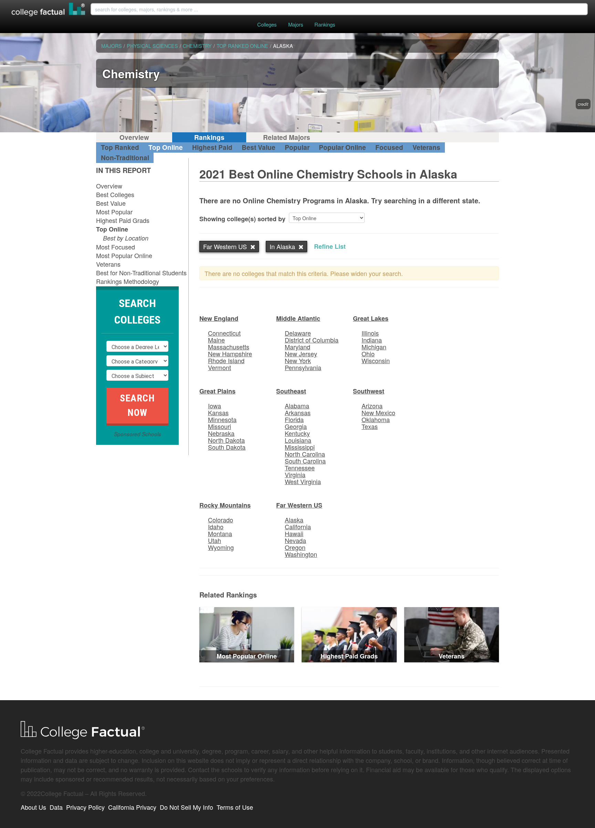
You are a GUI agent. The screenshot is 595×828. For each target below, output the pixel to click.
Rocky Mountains (225, 505)
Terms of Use (235, 807)
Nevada (295, 540)
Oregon (295, 547)
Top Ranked (120, 147)
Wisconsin (376, 360)
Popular (297, 147)
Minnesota (222, 419)
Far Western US (299, 505)
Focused (389, 147)
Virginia (295, 474)
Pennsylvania (303, 367)
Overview (134, 137)
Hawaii (294, 533)
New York (298, 360)
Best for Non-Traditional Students (141, 272)
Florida (294, 419)
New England (218, 318)
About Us (33, 807)
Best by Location (125, 238)
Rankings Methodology (127, 281)
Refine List (330, 246)
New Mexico (378, 412)
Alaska (294, 519)
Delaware (298, 332)
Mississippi (300, 446)
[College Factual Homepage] (48, 10)
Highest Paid (212, 147)
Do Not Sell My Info (186, 807)
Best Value (258, 147)
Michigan (374, 346)
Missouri (219, 426)
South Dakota (227, 446)
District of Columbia (311, 339)
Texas (370, 426)
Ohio (368, 353)
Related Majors (286, 137)
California (298, 526)
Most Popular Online (124, 255)
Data (56, 807)
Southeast (291, 391)
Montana (220, 533)
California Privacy (132, 807)
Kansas (218, 412)
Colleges (266, 24)
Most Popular (114, 211)
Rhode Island (226, 360)
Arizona (372, 405)
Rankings (324, 24)
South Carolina (305, 460)
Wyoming (221, 547)
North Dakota (226, 440)
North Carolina (305, 453)
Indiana (372, 339)
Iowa (214, 405)
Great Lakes (370, 318)
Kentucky (297, 433)
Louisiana (298, 440)
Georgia (296, 426)
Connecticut (224, 332)
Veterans (426, 147)
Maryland (297, 346)
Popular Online (342, 147)
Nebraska (221, 433)
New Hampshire (230, 353)
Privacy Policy (85, 807)
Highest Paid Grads (122, 220)
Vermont (219, 367)
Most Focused (115, 246)
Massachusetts (228, 346)
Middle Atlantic (298, 318)
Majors (295, 24)
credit (583, 104)
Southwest (368, 391)
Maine (216, 339)
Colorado (220, 519)
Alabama (297, 405)
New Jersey (301, 353)
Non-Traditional (125, 157)
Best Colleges (115, 194)
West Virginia (303, 481)
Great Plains (217, 391)
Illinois (370, 332)
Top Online (165, 147)
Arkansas (298, 412)
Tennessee (300, 467)
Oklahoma (376, 419)
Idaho (215, 526)
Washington (301, 554)
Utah (214, 540)
